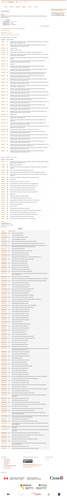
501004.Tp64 (4, 378)
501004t (3, 214)
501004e (3, 181)
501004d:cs (3, 179)
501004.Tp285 (4, 438)
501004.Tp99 (4, 386)
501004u (3, 216)
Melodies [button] (18, 6)
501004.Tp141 (4, 245)
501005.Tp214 (4, 271)
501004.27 (3, 101)
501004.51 (3, 137)
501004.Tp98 (4, 267)
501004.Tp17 (4, 293)
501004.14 (3, 57)
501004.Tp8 (3, 342)
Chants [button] (11, 6)
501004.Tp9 (3, 311)
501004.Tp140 (4, 344)
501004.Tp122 (4, 370)
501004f (3, 185)
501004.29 (3, 108)
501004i (3, 191)
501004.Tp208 (4, 321)
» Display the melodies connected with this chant (10, 34)
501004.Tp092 (4, 394)
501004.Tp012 (4, 338)
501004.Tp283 (4, 376)
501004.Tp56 (4, 368)
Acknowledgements (7, 468)
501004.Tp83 (4, 355)
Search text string (3, 226)
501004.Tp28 (4, 432)
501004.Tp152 (4, 434)
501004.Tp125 (4, 412)
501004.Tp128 (4, 276)
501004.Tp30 (4, 301)
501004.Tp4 (3, 315)
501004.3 (3, 111)
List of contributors (7, 466)
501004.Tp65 (4, 303)
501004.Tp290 (4, 410)
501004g (3, 187)
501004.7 (3, 144)
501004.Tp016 (4, 288)
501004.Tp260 (4, 278)
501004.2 (3, 75)
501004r (3, 210)
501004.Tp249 (4, 426)
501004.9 (3, 150)
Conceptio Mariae (13, 21)
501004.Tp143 (4, 250)
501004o (3, 204)
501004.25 (3, 95)
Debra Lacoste (6, 458)
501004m (3, 200)
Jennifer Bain (6, 461)
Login (48, 459)
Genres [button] (24, 6)
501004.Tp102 (4, 353)
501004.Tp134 (4, 313)
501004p (3, 206)
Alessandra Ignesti (61, 12)
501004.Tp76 (4, 419)
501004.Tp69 (4, 235)
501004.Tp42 (4, 390)
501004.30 (3, 114)
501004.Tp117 (4, 446)
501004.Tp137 (4, 280)
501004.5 (3, 134)
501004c (3, 174)
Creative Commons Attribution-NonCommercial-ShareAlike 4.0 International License (32, 466)
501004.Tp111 (4, 364)
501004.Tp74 (4, 384)
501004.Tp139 (4, 282)
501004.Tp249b (4, 429)
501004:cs (3, 164)
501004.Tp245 (4, 415)
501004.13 (3, 54)
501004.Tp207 (4, 243)
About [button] (5, 6)
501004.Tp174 (4, 241)
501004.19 (3, 72)
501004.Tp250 (4, 336)
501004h (3, 189)
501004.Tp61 (4, 248)
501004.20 (3, 78)
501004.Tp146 (4, 330)
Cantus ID (3, 231)
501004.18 (3, 69)
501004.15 (3, 60)
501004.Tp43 (4, 380)
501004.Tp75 (4, 351)
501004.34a (3, 129)
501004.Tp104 (4, 374)
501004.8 (3, 147)
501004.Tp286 (4, 346)
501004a (3, 166)
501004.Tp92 (4, 332)
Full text (13, 231)
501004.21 (3, 82)
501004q (3, 208)
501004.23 (3, 88)
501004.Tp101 (4, 436)
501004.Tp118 (4, 284)
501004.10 (3, 48)
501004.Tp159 (4, 359)
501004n (3, 202)
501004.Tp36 (4, 441)
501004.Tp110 (4, 323)
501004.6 (3, 141)
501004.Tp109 (4, 362)
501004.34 (3, 126)
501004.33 (3, 122)
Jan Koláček (5, 464)
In (10, 19)
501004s (3, 212)
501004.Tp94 (4, 309)
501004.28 (3, 104)
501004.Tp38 (4, 252)
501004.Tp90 (4, 402)
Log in (40, 26)
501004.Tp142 (4, 348)
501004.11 (3, 50)
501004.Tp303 (4, 408)
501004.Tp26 (4, 286)
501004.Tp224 (4, 307)
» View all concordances (5, 30)
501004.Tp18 (4, 372)
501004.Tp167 (4, 404)
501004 (2, 41)
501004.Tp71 (4, 400)
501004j (3, 193)
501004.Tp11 (4, 406)
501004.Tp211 (4, 305)
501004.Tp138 (4, 265)
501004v (3, 218)
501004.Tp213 (4, 366)
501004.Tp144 (4, 357)
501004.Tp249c (4, 423)
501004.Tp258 (4, 299)
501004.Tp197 (4, 295)
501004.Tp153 (4, 297)
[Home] (8, 1)
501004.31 (3, 116)
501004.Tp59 (4, 325)
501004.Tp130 (4, 448)
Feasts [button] (30, 6)
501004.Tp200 (4, 273)
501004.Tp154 (4, 256)
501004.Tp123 (4, 261)
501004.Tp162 (4, 443)
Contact (36, 6)
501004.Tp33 (4, 317)
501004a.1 (3, 170)
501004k (3, 196)
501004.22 (3, 85)
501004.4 (3, 131)
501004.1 (3, 44)
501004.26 (3, 98)
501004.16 (3, 64)
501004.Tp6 (3, 233)
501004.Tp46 (4, 334)
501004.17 (3, 66)
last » (30, 452)
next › (26, 452)
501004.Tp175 (4, 392)
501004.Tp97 (4, 263)
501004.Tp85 (4, 340)
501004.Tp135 (4, 388)
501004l (3, 198)
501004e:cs (3, 183)
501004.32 (3, 119)
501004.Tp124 (4, 254)
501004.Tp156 (4, 421)
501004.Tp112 (4, 269)
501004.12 (3, 52)
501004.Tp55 (4, 319)
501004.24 (3, 91)
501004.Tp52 (4, 382)
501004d (3, 177)
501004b (3, 172)
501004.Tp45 (4, 398)
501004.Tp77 (4, 239)
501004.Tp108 (4, 237)
